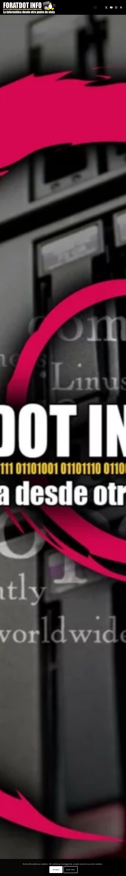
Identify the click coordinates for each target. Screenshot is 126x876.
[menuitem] (95, 7)
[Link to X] (106, 7)
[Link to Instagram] (116, 7)
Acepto (56, 869)
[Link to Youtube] (111, 7)
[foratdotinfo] (29, 7)
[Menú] (95, 7)
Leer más (70, 869)
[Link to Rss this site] (121, 7)
